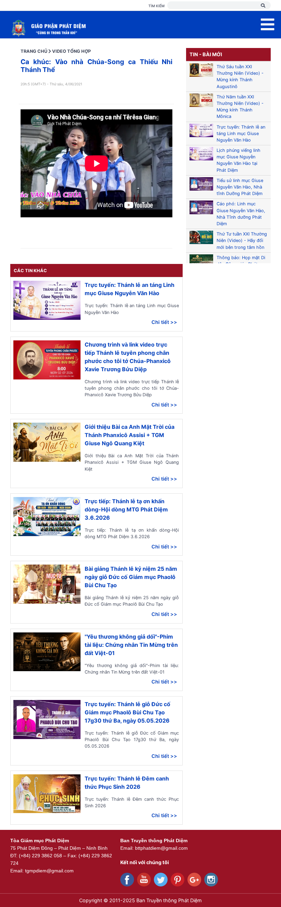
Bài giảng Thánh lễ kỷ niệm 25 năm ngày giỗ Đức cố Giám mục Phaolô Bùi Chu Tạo (131, 577)
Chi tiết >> (164, 322)
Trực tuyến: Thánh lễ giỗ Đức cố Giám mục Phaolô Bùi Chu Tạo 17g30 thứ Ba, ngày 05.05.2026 (127, 712)
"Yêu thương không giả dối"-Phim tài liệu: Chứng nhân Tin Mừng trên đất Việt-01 (131, 644)
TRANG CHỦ (34, 51)
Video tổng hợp (71, 51)
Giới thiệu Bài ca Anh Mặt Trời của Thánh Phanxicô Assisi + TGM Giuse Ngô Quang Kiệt (129, 435)
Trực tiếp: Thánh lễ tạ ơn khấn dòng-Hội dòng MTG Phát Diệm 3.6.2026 (126, 509)
